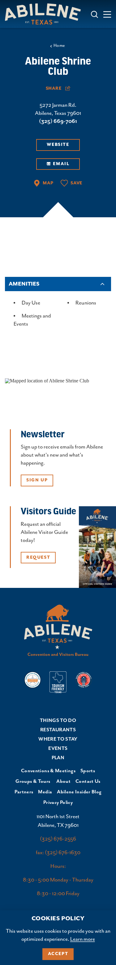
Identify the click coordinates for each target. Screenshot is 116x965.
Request (38, 557)
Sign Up (37, 480)
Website (58, 144)
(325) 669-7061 (58, 121)
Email (61, 163)
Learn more (82, 939)
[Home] (45, 13)
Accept (58, 953)
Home (59, 45)
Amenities (24, 284)
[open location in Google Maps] (47, 380)
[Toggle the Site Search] (94, 14)
